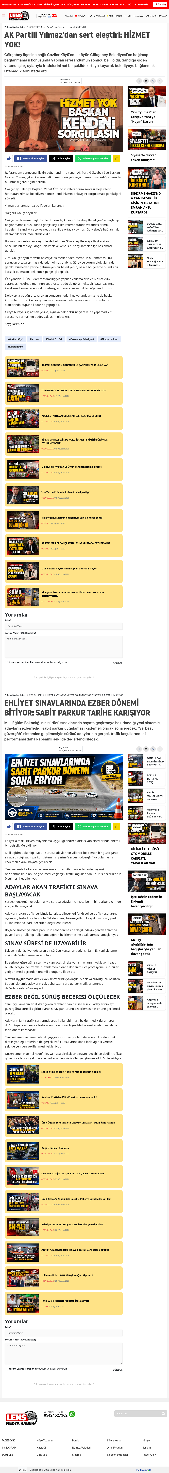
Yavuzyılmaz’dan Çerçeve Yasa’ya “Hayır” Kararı (143, 117)
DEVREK (86, 4)
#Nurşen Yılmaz (109, 339)
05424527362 (56, 1415)
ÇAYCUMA (59, 4)
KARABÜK (143, 4)
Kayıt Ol (41, 1447)
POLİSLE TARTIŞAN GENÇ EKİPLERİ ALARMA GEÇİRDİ (152, 779)
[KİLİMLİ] (147, 833)
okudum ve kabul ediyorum (38, 662)
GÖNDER (117, 663)
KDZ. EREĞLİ (25, 4)
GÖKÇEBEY (73, 4)
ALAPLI (96, 4)
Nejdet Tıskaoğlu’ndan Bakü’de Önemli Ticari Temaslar (155, 261)
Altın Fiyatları (115, 1447)
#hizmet (34, 339)
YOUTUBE (7, 1454)
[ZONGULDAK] (147, 96)
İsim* (8, 620)
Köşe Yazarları (45, 1440)
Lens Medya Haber (16, 27)
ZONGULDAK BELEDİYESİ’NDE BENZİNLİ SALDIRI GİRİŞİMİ (155, 761)
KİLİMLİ (48, 4)
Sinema (76, 1454)
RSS (23, 1469)
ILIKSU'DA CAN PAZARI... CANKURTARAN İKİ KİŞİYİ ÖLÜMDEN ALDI (155, 244)
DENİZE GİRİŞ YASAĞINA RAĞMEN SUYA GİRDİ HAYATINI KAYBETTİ (155, 227)
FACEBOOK (8, 1440)
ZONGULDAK (9, 4)
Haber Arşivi (149, 1454)
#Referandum (15, 346)
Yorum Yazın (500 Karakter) (20, 633)
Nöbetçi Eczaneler (117, 1454)
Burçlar (76, 1440)
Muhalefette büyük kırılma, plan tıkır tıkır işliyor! (155, 986)
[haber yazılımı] (143, 1470)
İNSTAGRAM (9, 1447)
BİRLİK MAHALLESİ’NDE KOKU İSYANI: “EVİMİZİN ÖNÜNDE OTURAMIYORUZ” (155, 796)
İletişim (146, 1447)
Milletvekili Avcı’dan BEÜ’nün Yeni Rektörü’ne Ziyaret (154, 813)
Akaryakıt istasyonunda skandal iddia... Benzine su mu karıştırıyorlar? (155, 1003)
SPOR (105, 4)
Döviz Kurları (114, 1440)
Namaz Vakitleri (81, 1447)
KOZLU (38, 4)
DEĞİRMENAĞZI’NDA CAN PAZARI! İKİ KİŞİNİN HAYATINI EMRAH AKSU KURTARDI (146, 202)
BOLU (123, 4)
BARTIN (114, 4)
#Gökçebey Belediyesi (81, 339)
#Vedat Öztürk (54, 339)
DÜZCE (132, 4)
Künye (146, 1440)
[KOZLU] (147, 139)
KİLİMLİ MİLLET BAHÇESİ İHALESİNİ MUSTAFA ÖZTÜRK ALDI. (155, 969)
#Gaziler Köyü (15, 339)
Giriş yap (42, 1454)
